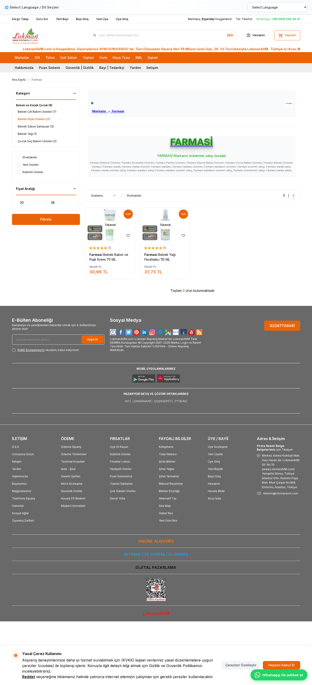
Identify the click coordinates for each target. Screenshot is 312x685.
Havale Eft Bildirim (73, 498)
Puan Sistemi (49, 68)
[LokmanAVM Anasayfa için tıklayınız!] (107, 103)
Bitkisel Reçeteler (171, 483)
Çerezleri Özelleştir (240, 665)
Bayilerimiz (19, 483)
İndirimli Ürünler (120, 454)
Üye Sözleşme (218, 447)
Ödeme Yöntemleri (74, 454)
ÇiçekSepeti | (163, 401)
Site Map (165, 506)
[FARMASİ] (289, 103)
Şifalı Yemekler (169, 476)
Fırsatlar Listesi (120, 461)
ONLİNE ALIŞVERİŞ (156, 541)
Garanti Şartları (70, 476)
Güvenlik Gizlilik (71, 491)
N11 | (128, 401)
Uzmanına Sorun (23, 454)
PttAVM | (181, 401)
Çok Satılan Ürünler (123, 491)
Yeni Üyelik (215, 454)
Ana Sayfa (19, 79)
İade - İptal (68, 469)
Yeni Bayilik (215, 469)
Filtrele (45, 219)
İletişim (152, 68)
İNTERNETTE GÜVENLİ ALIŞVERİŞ (156, 554)
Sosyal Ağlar (20, 513)
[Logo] (39, 35)
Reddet (28, 676)
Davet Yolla (117, 498)
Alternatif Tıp (167, 498)
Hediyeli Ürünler (121, 469)
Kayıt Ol (92, 339)
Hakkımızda (24, 68)
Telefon (247, 19)
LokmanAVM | (142, 401)
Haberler (18, 506)
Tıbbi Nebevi (168, 454)
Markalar (100, 111)
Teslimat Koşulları (73, 461)
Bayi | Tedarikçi (111, 68)
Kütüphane (166, 447)
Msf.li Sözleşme (71, 483)
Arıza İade (214, 498)
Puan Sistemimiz (121, 476)
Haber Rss (166, 513)
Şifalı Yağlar (166, 469)
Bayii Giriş (214, 476)
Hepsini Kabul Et (281, 665)
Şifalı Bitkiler (167, 461)
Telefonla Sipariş (23, 498)
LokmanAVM (156, 613)
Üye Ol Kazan (119, 447)
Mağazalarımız (21, 491)
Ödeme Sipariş (71, 447)
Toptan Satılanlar (121, 483)
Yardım (135, 68)
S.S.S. (16, 447)
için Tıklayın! (275, 447)
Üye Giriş (214, 461)
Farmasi (117, 111)
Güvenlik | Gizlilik (80, 68)
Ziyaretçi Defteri (23, 520)
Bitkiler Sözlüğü (169, 491)
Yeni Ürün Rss (168, 520)
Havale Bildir (216, 491)
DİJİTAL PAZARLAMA (156, 567)
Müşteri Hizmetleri (73, 506)
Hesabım (214, 483)
